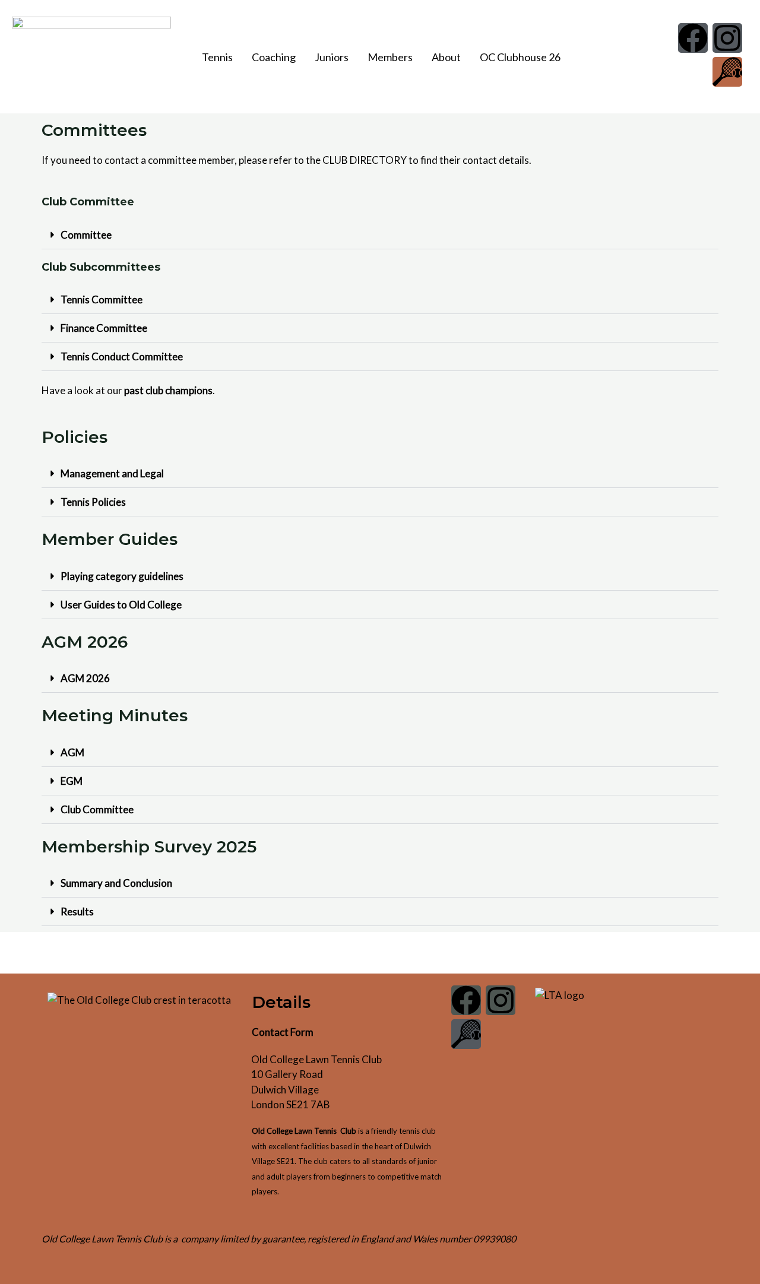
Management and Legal (112, 473)
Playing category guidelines (122, 576)
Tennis (217, 57)
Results (77, 911)
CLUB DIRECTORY (364, 160)
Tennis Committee (101, 299)
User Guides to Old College (121, 604)
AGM (72, 752)
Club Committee (97, 809)
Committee (86, 235)
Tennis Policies (93, 502)
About (446, 57)
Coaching (274, 57)
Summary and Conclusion (116, 883)
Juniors (332, 57)
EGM (72, 781)
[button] (220, 57)
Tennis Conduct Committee (122, 356)
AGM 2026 (85, 678)
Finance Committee (104, 328)
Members (390, 57)
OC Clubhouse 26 (520, 57)
